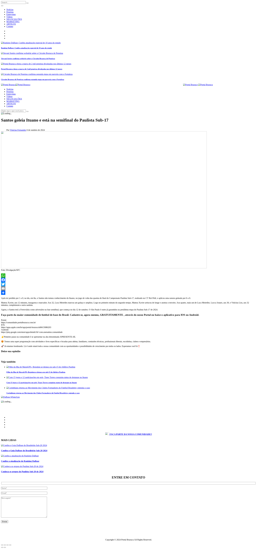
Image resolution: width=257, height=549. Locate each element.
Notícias (9, 9)
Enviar (4, 522)
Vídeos (9, 17)
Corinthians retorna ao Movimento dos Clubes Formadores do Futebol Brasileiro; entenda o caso (43, 393)
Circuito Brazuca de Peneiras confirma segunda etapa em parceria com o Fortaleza (32, 79)
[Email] (128, 288)
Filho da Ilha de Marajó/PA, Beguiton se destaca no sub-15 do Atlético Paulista (35, 372)
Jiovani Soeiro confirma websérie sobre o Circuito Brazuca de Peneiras (28, 59)
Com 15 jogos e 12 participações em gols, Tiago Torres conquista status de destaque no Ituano (41, 383)
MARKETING (13, 21)
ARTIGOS (11, 24)
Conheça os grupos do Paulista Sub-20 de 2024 (22, 471)
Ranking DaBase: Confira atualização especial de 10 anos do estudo (26, 48)
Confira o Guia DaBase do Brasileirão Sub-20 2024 (24, 450)
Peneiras (10, 12)
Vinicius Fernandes (18, 130)
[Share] (128, 293)
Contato (9, 26)
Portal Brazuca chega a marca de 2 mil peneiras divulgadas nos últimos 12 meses (31, 69)
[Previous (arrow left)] (2, 547)
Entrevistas (11, 14)
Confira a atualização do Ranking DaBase (20, 461)
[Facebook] (128, 280)
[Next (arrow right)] (5, 547)
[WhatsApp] (128, 275)
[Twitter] (128, 284)
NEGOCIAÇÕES (14, 19)
